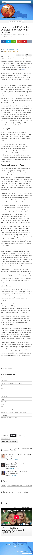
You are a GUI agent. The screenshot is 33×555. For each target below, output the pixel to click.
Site (2, 388)
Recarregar (6, 438)
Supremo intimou (18, 332)
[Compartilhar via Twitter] (8, 41)
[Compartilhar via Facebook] (3, 41)
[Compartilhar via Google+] (19, 41)
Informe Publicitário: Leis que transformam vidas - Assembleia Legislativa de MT (13, 530)
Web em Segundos (27, 553)
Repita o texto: (5, 435)
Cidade (2, 399)
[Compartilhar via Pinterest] (24, 41)
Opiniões (9, 450)
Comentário (4, 415)
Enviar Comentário (10, 441)
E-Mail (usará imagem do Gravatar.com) (11, 383)
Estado (2, 404)
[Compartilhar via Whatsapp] (13, 41)
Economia (4, 48)
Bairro (2, 394)
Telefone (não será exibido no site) (10, 410)
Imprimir (29, 54)
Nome (3, 378)
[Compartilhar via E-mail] (29, 41)
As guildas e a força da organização (16, 471)
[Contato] (15, 546)
